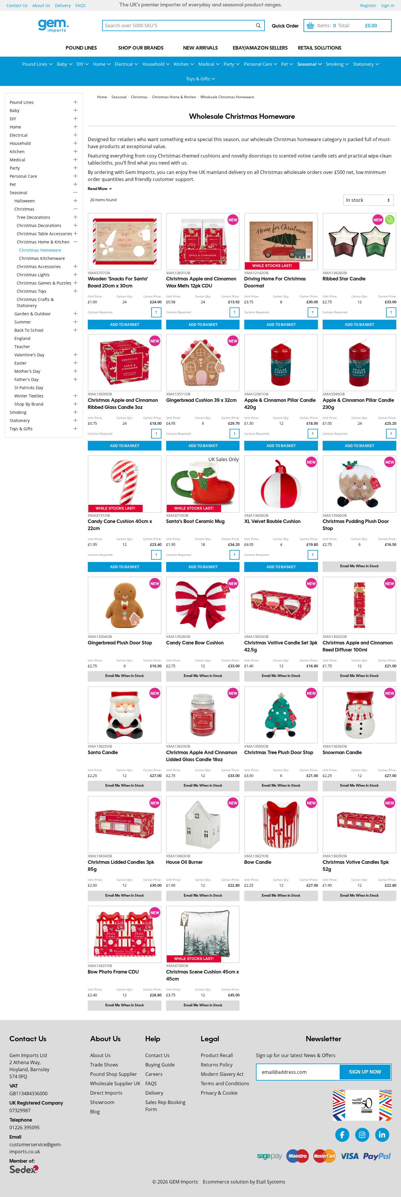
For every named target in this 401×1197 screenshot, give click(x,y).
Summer (22, 322)
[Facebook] (342, 1135)
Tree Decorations (33, 217)
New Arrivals (200, 48)
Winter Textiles (28, 396)
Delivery (63, 5)
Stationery (363, 64)
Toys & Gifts (198, 79)
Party (229, 64)
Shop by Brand (28, 404)
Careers (154, 1074)
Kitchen (181, 64)
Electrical (124, 64)
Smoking (334, 64)
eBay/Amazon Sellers (260, 48)
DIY (80, 64)
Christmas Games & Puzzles (44, 283)
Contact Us (17, 5)
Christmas (24, 209)
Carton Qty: (125, 296)
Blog (95, 1111)
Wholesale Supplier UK (115, 1083)
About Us (41, 5)
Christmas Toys (31, 291)
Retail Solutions (319, 48)
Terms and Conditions (225, 1083)
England (22, 338)
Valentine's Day (29, 355)
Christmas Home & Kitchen (43, 242)
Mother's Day (27, 371)
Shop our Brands (141, 48)
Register (368, 5)
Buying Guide (160, 1064)
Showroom (102, 1102)
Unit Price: (95, 296)
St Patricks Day (28, 387)
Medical (206, 64)
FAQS (80, 5)
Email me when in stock (359, 566)
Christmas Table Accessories (44, 233)
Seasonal (306, 64)
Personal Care (258, 64)
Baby (62, 64)
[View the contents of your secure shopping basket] (310, 25)
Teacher (22, 346)
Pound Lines (81, 48)
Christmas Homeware (40, 250)
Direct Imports (106, 1093)
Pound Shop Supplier (113, 1074)
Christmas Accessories (39, 266)
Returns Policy (216, 1064)
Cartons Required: (100, 312)
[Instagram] (362, 1135)
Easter (20, 363)
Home (99, 64)
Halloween (24, 201)
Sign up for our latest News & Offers (296, 1055)
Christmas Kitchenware (42, 258)
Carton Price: (152, 296)
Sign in (388, 5)
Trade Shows (104, 1064)
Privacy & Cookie (219, 1093)
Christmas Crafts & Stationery (35, 302)
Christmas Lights (33, 274)
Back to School (28, 330)
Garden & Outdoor (32, 313)
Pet (284, 64)
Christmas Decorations (39, 225)
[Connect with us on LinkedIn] (382, 1135)
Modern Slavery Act (222, 1074)
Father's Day (26, 379)
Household (153, 64)
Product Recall (217, 1055)
